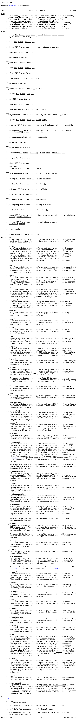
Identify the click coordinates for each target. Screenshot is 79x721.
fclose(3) (57, 569)
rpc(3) (10, 699)
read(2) (63, 456)
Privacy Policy (12, 5)
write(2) (15, 458)
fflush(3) (16, 569)
